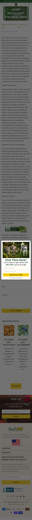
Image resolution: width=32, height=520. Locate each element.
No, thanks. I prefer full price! (16, 277)
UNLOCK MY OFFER (16, 275)
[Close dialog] (29, 242)
